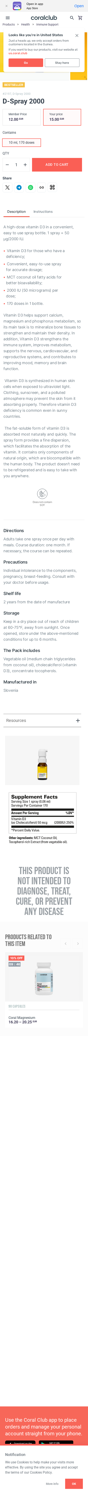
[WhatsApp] (30, 187)
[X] (7, 187)
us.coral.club (18, 53)
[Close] (6, 6)
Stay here (62, 63)
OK (74, 1483)
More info (52, 1483)
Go (26, 63)
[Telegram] (19, 187)
